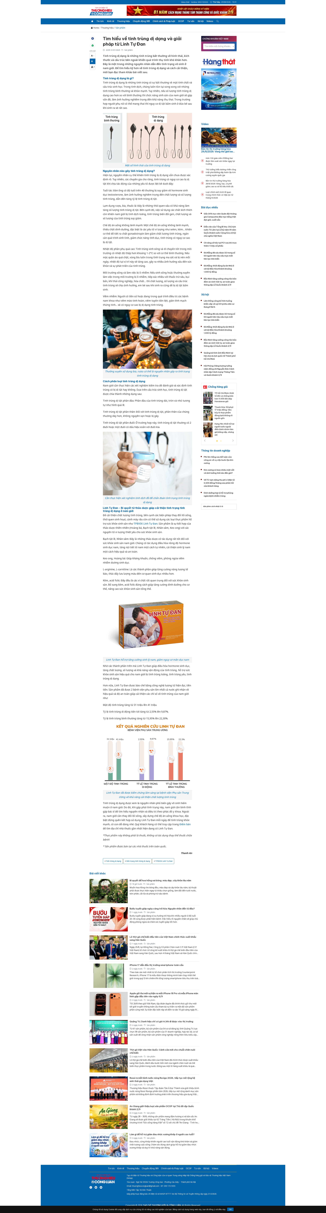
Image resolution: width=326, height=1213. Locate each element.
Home (96, 28)
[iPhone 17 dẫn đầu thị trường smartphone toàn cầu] (109, 976)
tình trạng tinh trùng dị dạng (138, 861)
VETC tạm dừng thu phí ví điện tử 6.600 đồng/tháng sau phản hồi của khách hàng (219, 483)
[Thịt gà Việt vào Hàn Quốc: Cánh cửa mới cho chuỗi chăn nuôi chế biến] (109, 1060)
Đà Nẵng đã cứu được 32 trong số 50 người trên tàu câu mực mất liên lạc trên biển (219, 255)
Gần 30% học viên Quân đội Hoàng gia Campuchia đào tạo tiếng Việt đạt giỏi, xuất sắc (220, 217)
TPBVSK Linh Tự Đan (146, 523)
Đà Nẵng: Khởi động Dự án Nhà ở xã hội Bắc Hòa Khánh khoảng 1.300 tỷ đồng (219, 268)
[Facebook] (91, 1187)
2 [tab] (221, 441)
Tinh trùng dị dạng (113, 861)
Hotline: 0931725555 (199, 2)
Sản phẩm (120, 28)
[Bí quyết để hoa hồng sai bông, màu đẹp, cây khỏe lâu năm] (109, 891)
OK (230, 1209)
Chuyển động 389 (141, 21)
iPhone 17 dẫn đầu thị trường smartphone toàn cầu (157, 965)
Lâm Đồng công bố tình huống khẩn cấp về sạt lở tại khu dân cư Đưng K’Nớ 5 (219, 304)
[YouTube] (96, 1187)
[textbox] (219, 46)
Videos (210, 21)
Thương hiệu (123, 21)
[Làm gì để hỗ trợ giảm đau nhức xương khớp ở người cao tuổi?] (109, 1145)
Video (205, 124)
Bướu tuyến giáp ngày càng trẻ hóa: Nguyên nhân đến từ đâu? (162, 908)
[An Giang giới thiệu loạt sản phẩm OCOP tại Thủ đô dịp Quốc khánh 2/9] (109, 1117)
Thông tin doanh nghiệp (215, 450)
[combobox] (219, 46)
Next (233, 440)
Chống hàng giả (218, 386)
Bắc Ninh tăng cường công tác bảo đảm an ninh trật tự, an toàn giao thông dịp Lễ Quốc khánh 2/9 (220, 281)
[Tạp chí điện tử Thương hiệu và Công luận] (103, 1178)
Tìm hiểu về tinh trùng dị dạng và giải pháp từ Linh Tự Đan (142, 41)
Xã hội (201, 21)
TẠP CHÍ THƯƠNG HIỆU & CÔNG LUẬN (162, 1205)
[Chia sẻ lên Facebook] (92, 38)
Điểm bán (185, 824)
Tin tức (100, 21)
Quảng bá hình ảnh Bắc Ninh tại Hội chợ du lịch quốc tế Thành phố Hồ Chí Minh (220, 356)
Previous (204, 440)
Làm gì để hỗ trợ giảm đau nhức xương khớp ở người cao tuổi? (162, 1134)
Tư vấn (190, 21)
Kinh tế (110, 21)
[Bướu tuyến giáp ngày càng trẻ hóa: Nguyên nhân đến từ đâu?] (109, 919)
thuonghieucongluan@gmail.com (145, 1186)
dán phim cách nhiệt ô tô (213, 506)
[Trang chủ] (92, 21)
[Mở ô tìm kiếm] (217, 21)
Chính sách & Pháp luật (164, 21)
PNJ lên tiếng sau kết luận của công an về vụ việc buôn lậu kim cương (218, 460)
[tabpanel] (219, 415)
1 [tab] (217, 441)
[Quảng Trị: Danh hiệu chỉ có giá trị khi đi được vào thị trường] (109, 1032)
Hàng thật (185, 2)
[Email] (101, 1187)
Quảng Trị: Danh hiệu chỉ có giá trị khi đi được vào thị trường (161, 1021)
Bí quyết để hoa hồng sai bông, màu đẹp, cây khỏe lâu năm (160, 880)
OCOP (181, 21)
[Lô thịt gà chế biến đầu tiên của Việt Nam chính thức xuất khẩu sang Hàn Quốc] (109, 947)
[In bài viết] (92, 45)
